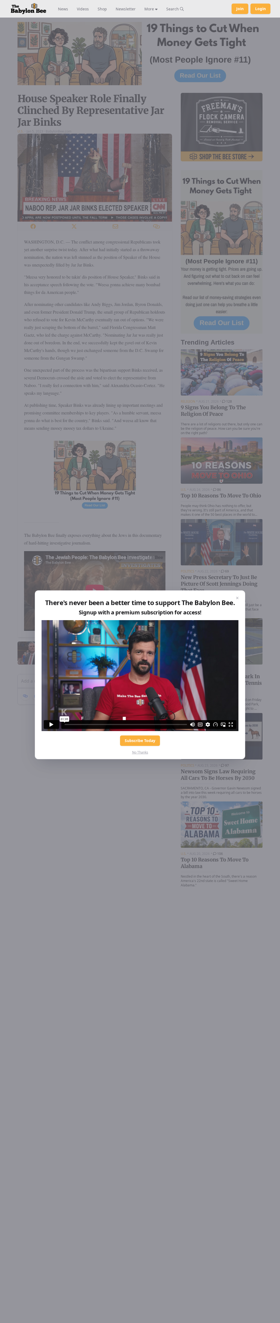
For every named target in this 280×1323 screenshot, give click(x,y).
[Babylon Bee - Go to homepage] (28, 8)
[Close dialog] (237, 598)
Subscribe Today (140, 740)
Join (240, 8)
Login (260, 8)
